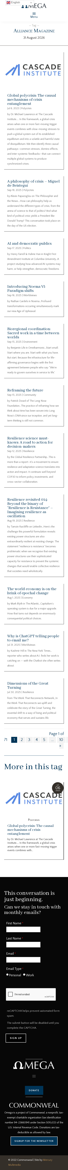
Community (29, 394)
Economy (27, 597)
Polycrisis (26, 108)
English (15, 2)
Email (10, 953)
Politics (27, 248)
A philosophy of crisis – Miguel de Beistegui (33, 183)
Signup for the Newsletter (34, 1141)
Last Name (13, 938)
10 (61, 740)
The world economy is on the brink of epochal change (31, 591)
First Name (13, 923)
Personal (15, 975)
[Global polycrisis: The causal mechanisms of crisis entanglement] (34, 798)
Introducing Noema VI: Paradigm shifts (26, 288)
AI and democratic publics (29, 243)
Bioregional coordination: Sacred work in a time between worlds (33, 333)
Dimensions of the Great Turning (27, 685)
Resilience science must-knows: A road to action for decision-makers (30, 442)
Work (30, 975)
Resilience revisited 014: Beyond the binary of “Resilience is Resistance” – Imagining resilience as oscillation (30, 508)
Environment (30, 341)
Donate (34, 1090)
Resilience (28, 451)
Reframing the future (25, 390)
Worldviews (30, 295)
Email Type (13, 969)
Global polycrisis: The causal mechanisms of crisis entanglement (31, 99)
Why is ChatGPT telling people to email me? (33, 638)
